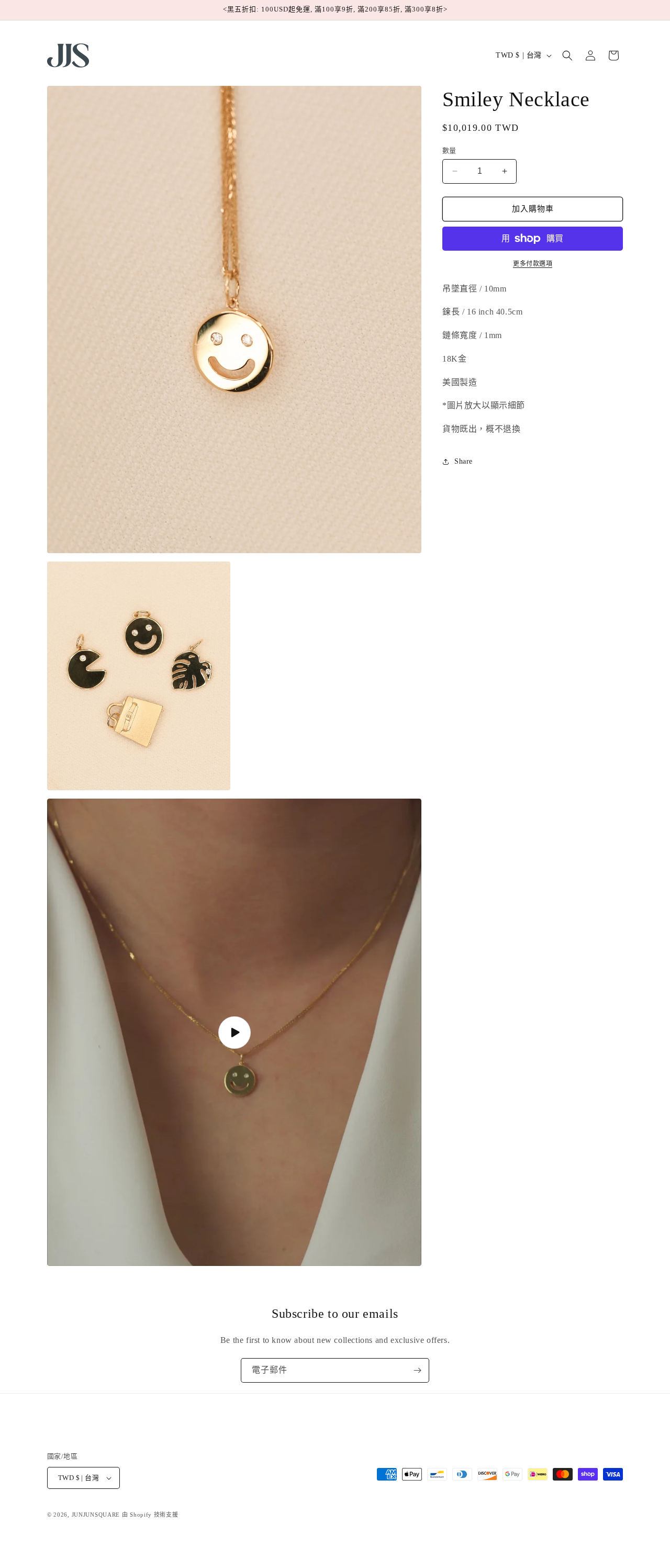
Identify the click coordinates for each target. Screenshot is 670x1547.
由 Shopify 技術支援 (150, 1514)
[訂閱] (417, 1370)
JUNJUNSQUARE (96, 1514)
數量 (449, 150)
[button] (567, 55)
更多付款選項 (532, 263)
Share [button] (463, 461)
